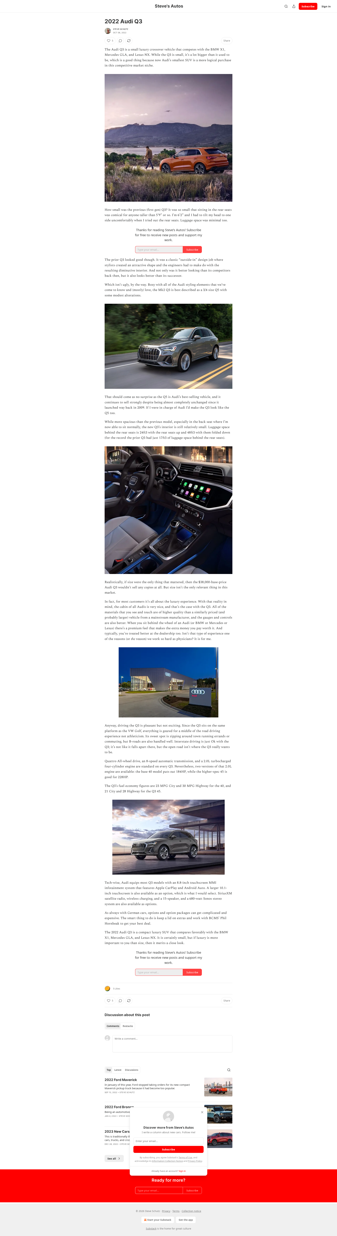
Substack (151, 1228)
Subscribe (308, 6)
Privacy (166, 1211)
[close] (202, 1112)
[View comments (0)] (120, 40)
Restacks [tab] (128, 1026)
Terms (176, 1211)
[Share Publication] (293, 6)
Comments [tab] (113, 1026)
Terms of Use (185, 1157)
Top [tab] (109, 1070)
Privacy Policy (195, 1161)
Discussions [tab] (131, 1070)
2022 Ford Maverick (121, 1080)
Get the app (186, 1219)
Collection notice (191, 1211)
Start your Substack (159, 1219)
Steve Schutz (120, 29)
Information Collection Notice (167, 1161)
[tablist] (120, 1026)
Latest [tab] (117, 1070)
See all (111, 1158)
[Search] (286, 6)
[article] (168, 1088)
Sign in (326, 6)
